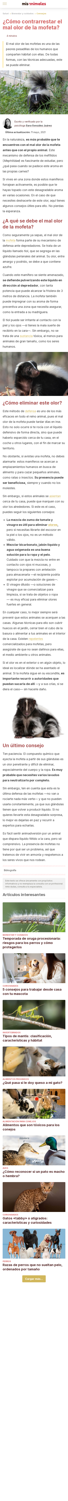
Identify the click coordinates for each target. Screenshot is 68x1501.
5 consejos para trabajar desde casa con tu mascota (32, 991)
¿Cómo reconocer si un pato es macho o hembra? (34, 1174)
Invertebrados (11, 1032)
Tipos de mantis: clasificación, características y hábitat (27, 1038)
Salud (6, 13)
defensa (30, 411)
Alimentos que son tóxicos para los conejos (31, 1127)
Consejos (41, 13)
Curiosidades (10, 986)
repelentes (36, 638)
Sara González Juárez (39, 125)
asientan (55, 496)
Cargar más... (34, 1278)
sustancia (26, 336)
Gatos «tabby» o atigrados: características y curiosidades (27, 1220)
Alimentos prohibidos (16, 1079)
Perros (7, 1261)
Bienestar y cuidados (23, 13)
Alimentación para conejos (19, 1121)
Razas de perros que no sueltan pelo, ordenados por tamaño (32, 1267)
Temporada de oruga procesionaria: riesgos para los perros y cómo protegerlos (32, 943)
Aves (5, 1168)
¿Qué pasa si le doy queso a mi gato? (32, 1083)
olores (52, 524)
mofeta (10, 240)
